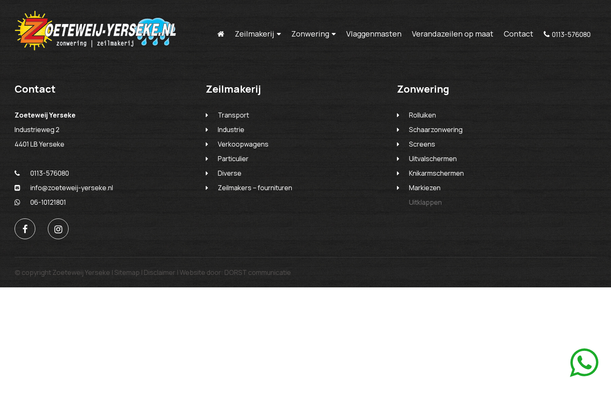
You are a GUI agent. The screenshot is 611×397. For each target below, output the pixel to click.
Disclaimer (159, 272)
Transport (233, 115)
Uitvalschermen (433, 158)
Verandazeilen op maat (452, 33)
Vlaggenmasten (374, 33)
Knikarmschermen (436, 173)
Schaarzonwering (436, 129)
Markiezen (425, 187)
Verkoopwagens (243, 144)
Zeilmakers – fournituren (255, 187)
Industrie (231, 129)
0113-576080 (571, 34)
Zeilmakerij (254, 34)
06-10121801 (48, 202)
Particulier (233, 158)
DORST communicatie (257, 272)
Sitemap (127, 272)
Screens (422, 144)
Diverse (229, 173)
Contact (518, 33)
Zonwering (310, 34)
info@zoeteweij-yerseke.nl (71, 187)
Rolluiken (422, 115)
